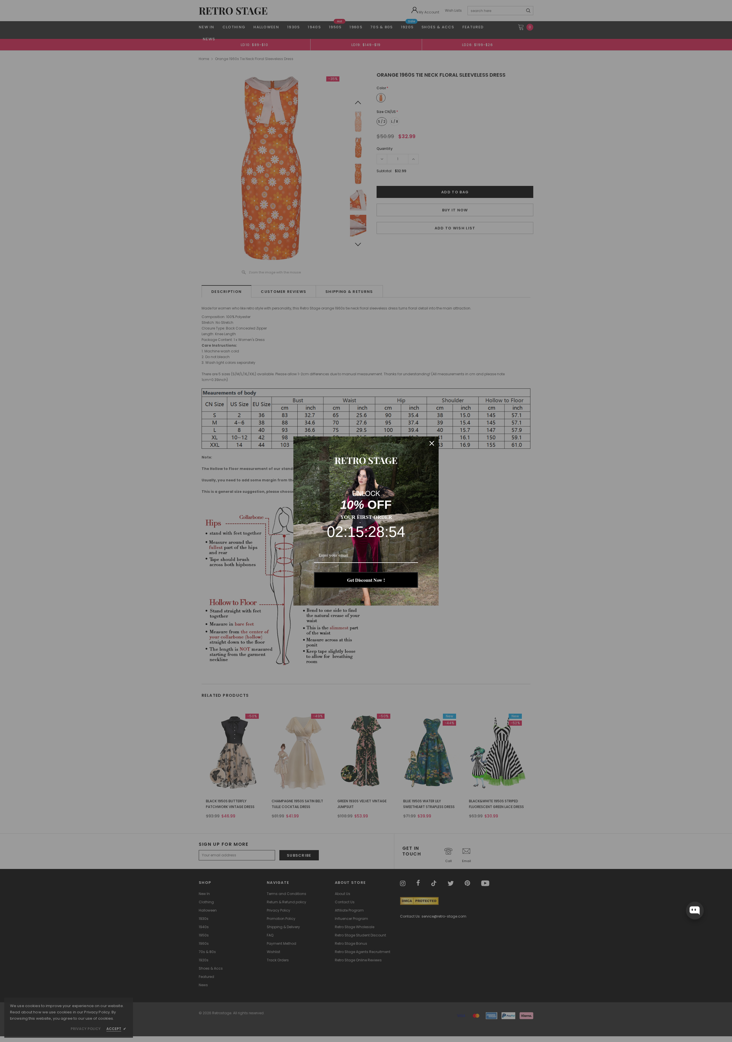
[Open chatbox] (694, 910)
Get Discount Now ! (366, 580)
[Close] (432, 443)
